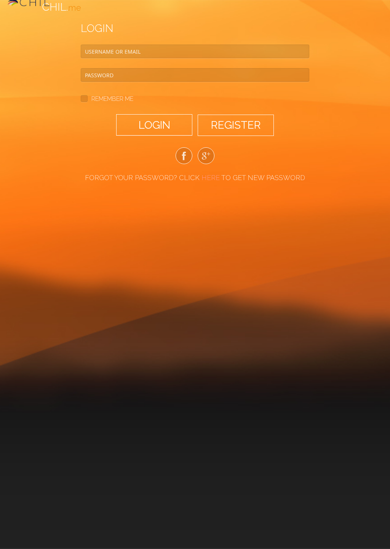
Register (236, 125)
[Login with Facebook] (184, 157)
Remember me (112, 98)
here (210, 178)
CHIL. (61, 7)
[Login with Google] (206, 157)
